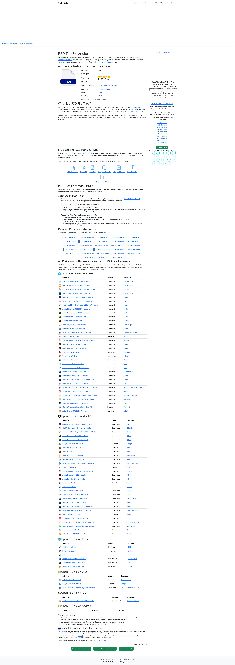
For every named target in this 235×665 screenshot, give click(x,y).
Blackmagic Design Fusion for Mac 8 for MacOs (78, 463)
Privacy (120, 659)
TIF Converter (162, 134)
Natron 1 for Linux (68, 555)
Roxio (129, 530)
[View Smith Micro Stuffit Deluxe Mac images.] (60, 526)
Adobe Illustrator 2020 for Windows (74, 344)
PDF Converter (162, 123)
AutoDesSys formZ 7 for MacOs (73, 455)
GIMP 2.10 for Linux (69, 547)
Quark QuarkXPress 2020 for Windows (75, 391)
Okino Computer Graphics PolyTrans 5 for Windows (80, 387)
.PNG (142, 112)
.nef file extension (71, 249)
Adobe (100, 74)
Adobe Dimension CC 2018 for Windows (76, 309)
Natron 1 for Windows (70, 360)
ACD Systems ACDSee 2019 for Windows (76, 285)
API (161, 3)
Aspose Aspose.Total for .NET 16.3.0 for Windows (79, 289)
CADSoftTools (128, 281)
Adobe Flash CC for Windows (72, 321)
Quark (126, 391)
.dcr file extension (87, 241)
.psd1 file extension (87, 237)
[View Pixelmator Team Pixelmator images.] (60, 510)
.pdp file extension (133, 249)
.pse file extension (87, 253)
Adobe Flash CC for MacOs (71, 452)
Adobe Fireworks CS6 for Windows (74, 317)
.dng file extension (118, 241)
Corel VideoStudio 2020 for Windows (75, 403)
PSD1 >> (167, 52)
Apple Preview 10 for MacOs (72, 514)
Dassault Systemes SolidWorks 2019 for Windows (79, 395)
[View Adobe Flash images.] (60, 321)
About (102, 659)
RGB (135, 107)
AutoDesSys (128, 325)
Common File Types (65, 60)
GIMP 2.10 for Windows (70, 336)
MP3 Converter (162, 132)
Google (129, 444)
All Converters (162, 148)
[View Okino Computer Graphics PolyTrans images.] (60, 387)
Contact (173, 3)
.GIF (135, 112)
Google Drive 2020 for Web (71, 584)
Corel (125, 305)
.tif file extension (102, 258)
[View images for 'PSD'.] (59, 627)
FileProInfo (63, 3)
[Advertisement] (117, 27)
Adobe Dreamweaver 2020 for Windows (76, 313)
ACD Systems (128, 285)
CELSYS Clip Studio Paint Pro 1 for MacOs (76, 428)
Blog (156, 3)
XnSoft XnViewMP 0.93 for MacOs (74, 534)
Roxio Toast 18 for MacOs (71, 530)
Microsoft (127, 407)
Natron (126, 360)
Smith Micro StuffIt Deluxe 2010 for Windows (78, 399)
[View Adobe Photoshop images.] (60, 376)
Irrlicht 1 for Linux (68, 551)
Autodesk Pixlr (126, 580)
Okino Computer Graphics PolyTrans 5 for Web (78, 588)
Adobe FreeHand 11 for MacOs (73, 459)
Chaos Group (128, 372)
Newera (126, 340)
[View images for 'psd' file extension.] (68, 78)
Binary (100, 93)
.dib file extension (102, 241)
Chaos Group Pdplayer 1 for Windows (75, 372)
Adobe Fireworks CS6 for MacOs (73, 448)
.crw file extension (71, 241)
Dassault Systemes (130, 395)
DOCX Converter (162, 125)
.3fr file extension (103, 237)
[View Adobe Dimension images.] (60, 309)
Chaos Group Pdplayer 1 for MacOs (74, 499)
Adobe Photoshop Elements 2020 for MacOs (77, 506)
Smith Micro (128, 399)
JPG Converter (162, 127)
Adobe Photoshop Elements (103, 62)
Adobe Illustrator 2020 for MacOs (74, 475)
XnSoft (126, 411)
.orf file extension (86, 249)
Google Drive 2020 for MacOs (72, 444)
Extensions (14, 44)
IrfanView (127, 352)
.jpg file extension (85, 245)
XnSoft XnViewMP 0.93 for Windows (74, 411)
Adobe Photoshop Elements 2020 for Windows (78, 380)
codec (123, 117)
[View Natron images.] (60, 360)
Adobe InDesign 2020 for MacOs (73, 479)
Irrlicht (126, 356)
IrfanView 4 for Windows (71, 352)
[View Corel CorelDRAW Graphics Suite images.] (60, 305)
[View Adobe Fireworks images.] (60, 317)
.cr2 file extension (135, 237)
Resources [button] (149, 3)
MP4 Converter (162, 129)
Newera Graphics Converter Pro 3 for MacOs (78, 471)
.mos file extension (117, 245)
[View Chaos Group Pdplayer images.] (60, 372)
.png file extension (71, 253)
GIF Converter (162, 138)
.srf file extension (87, 258)
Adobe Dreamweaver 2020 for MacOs (75, 440)
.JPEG (132, 112)
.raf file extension (119, 253)
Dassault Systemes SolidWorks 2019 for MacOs (78, 522)
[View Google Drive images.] (60, 444)
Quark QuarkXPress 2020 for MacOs (75, 518)
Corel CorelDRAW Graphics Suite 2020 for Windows (80, 305)
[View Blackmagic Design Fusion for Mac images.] (60, 463)
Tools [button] (141, 3)
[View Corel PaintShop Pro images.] (60, 368)
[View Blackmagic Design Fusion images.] (60, 332)
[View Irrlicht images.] (60, 356)
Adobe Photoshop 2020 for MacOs (74, 502)
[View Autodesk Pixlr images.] (60, 580)
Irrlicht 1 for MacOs (69, 483)
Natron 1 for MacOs (69, 487)
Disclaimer (127, 659)
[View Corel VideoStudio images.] (60, 403)
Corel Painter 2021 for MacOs (72, 491)
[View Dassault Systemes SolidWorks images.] (60, 395)
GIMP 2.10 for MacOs (69, 467)
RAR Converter (162, 143)
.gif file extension (70, 245)
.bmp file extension (118, 237)
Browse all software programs (105, 649)
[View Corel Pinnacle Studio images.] (60, 383)
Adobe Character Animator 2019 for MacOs (77, 424)
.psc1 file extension (70, 237)
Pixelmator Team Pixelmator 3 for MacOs (76, 510)
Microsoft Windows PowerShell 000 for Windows (79, 407)
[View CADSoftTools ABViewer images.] (60, 281)
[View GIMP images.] (60, 336)
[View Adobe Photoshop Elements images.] (60, 380)
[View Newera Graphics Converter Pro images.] (60, 340)
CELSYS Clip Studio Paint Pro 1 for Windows (77, 301)
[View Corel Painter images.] (60, 364)
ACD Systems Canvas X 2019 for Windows (76, 293)
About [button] (166, 3)
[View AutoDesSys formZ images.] (60, 325)
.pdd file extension (102, 249)
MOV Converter (162, 136)
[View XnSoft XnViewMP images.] (60, 411)
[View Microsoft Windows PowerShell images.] (60, 407)
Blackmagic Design (130, 332)
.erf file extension (134, 241)
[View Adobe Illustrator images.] (60, 344)
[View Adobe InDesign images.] (60, 348)
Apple (129, 514)
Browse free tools (126, 649)
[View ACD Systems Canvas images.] (60, 293)
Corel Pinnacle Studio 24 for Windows (75, 383)
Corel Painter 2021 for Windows (73, 364)
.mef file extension (101, 245)
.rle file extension (134, 253)
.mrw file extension (134, 245)
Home (135, 3)
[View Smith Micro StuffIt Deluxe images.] (60, 399)
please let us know (101, 640)
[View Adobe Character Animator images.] (60, 297)
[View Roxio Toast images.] (60, 530)
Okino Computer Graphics (133, 387)
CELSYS (126, 301)
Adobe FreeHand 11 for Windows (73, 329)
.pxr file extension (103, 253)
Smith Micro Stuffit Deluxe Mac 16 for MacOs (78, 526)
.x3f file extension (117, 258)
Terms (114, 659)
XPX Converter (162, 140)
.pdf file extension (118, 249)
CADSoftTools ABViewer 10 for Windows (76, 281)
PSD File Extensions (26, 44)
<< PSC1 (159, 52)
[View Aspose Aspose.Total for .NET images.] (60, 289)
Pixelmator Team (133, 510)
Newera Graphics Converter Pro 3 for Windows (78, 340)
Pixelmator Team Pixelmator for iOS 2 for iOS (78, 601)
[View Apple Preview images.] (60, 514)
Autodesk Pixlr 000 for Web (71, 580)
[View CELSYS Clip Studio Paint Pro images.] (60, 301)
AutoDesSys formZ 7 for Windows (74, 325)
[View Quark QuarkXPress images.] (60, 391)
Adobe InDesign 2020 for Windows (74, 348)
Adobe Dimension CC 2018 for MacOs (75, 436)
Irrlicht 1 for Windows (70, 356)
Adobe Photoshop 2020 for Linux (73, 563)
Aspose (126, 289)
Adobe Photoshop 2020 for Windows (75, 376)
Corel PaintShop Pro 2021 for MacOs (75, 495)
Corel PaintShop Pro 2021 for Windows (75, 368)
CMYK (139, 107)
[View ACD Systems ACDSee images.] (60, 285)
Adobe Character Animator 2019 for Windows (78, 297)
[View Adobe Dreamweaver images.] (60, 313)
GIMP (125, 336)
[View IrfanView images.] (60, 352)
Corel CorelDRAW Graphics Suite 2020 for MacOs (79, 432)
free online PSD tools (85, 153)
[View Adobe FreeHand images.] (60, 329)
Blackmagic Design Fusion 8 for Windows (76, 332)
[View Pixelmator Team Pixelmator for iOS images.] (60, 601)
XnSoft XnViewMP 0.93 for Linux (73, 567)
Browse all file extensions (81, 649)
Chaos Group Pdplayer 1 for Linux (74, 559)
